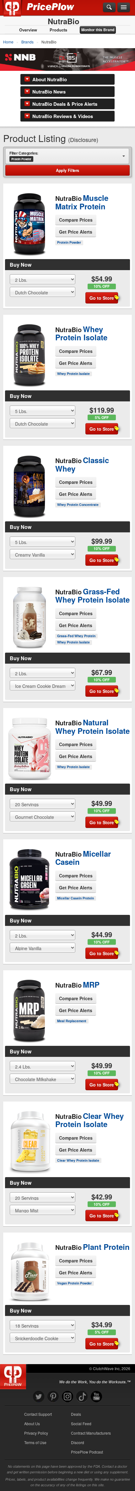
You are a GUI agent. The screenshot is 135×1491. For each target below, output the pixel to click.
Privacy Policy (36, 1433)
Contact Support (38, 1414)
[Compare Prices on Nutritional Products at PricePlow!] (14, 1375)
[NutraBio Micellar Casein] (29, 875)
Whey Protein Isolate (73, 373)
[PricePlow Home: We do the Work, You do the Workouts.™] (17, 12)
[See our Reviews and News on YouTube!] (96, 1397)
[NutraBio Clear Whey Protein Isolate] (29, 1137)
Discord (77, 1442)
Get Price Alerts (75, 232)
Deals (76, 1414)
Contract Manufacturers (91, 1433)
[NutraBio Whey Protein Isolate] (29, 350)
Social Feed (81, 1423)
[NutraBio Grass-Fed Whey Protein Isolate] (29, 613)
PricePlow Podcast (87, 1451)
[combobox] (67, 155)
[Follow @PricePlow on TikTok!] (82, 1397)
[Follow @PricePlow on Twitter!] (38, 1397)
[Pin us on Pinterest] (53, 1397)
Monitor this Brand (97, 29)
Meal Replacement (71, 1020)
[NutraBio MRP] (29, 1003)
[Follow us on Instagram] (67, 1397)
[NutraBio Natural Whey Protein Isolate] (29, 744)
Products (58, 30)
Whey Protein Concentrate (78, 504)
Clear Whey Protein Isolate (78, 1160)
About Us (32, 1423)
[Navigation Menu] (123, 8)
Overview (28, 30)
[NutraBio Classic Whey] (29, 482)
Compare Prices (76, 220)
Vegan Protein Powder (74, 1283)
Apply (67, 170)
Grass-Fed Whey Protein (76, 635)
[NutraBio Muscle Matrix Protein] (29, 219)
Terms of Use (35, 1442)
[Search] (109, 8)
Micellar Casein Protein (75, 898)
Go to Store (29, 247)
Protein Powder (69, 242)
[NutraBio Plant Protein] (29, 1266)
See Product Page (30, 234)
